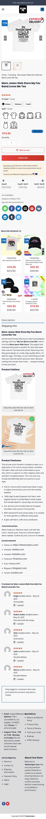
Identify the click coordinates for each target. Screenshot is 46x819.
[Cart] (42, 9)
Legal (6, 784)
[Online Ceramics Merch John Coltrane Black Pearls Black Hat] (34, 245)
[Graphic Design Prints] (23, 9)
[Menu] (3, 9)
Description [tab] (8, 320)
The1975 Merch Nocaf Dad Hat (11, 302)
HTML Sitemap (33, 740)
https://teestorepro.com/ (25, 544)
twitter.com (18, 549)
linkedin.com (18, 554)
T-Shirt (18, 199)
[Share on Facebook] (12, 208)
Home (4, 75)
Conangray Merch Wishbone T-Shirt (32, 302)
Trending (12, 75)
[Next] (41, 38)
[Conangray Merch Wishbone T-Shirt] (34, 286)
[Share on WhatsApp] (5, 208)
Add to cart (24, 150)
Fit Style (5, 99)
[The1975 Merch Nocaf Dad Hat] (11, 286)
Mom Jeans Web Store (16, 202)
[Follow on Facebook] (3, 803)
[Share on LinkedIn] (5, 217)
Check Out (23, 158)
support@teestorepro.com (21, 714)
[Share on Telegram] (18, 217)
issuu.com (14, 563)
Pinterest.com (20, 558)
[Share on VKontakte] (39, 208)
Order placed (6, 187)
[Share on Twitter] (18, 208)
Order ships (23, 187)
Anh (6, 202)
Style (4, 109)
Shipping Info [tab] (9, 325)
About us (8, 761)
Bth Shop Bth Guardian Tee (11, 260)
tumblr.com (17, 572)
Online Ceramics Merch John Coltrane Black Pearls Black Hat (34, 262)
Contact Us (8, 765)
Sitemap (30, 736)
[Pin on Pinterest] (32, 208)
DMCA (6, 780)
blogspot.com (20, 568)
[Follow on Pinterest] (7, 803)
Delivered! (40, 187)
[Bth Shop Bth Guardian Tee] (11, 245)
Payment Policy (10, 776)
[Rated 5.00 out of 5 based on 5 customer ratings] (23, 95)
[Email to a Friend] (25, 208)
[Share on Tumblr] (12, 217)
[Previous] (5, 38)
